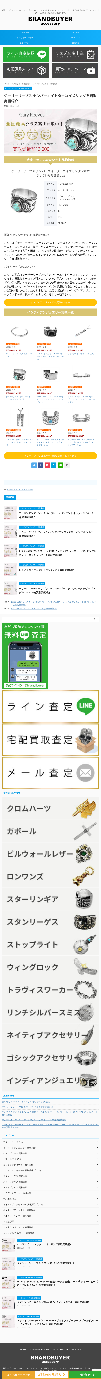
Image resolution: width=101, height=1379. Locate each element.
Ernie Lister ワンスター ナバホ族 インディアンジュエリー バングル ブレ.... (50, 399)
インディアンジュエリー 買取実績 (20, 489)
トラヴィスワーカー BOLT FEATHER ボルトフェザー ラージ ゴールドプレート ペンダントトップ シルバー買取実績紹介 (50, 1126)
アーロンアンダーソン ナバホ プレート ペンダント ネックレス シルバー (19, 442)
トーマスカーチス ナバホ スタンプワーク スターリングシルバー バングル (81, 399)
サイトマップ (76, 1349)
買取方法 (25, 32)
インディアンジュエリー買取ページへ (50, 302)
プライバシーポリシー (60, 1349)
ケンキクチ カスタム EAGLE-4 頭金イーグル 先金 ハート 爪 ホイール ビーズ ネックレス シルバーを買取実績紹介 (49, 1113)
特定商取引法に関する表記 (39, 1349)
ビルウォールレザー (25, 37)
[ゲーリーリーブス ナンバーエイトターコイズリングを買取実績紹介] (53, 465)
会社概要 (23, 1349)
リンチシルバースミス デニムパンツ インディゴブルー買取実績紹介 (34, 1119)
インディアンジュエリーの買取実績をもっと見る (50, 455)
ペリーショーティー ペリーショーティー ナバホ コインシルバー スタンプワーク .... (81, 442)
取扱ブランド (25, 43)
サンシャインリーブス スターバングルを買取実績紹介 (27, 1107)
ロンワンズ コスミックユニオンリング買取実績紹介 (26, 1102)
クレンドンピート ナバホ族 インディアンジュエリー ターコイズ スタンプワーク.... (50, 442)
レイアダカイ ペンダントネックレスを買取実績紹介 (46, 569)
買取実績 (75, 43)
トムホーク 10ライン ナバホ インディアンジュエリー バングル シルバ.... (50, 356)
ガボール (75, 32)
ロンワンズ (75, 37)
